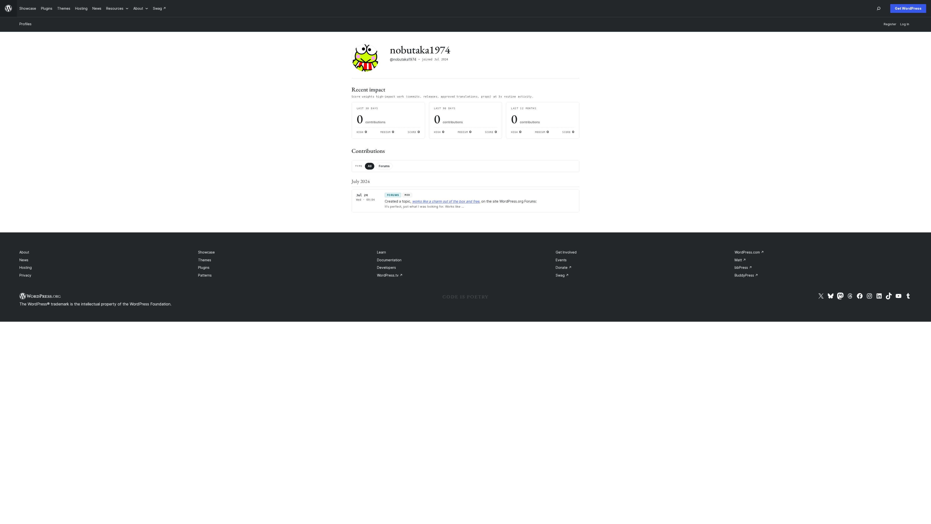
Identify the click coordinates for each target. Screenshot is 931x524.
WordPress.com (749, 252)
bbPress (743, 267)
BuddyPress (746, 275)
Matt (740, 260)
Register (890, 24)
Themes (204, 260)
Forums (384, 166)
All (369, 166)
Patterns (205, 275)
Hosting (25, 267)
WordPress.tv (390, 275)
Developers (386, 267)
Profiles (25, 24)
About (24, 252)
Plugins (203, 267)
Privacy (25, 275)
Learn (381, 252)
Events (561, 260)
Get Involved (566, 252)
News (23, 260)
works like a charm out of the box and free (445, 201)
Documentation (389, 260)
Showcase (206, 252)
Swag (562, 275)
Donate (564, 267)
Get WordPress (908, 8)
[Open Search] (878, 8)
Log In (904, 24)
